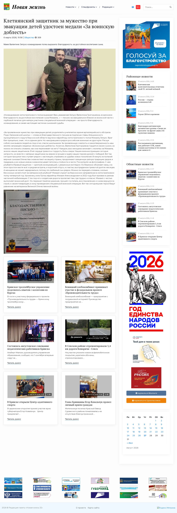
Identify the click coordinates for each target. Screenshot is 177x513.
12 (139, 428)
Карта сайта (93, 508)
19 (139, 432)
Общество (29, 37)
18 (134, 432)
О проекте (81, 508)
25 (134, 435)
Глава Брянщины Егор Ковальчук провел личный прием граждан (88, 403)
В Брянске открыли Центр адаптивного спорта (29, 403)
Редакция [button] (107, 7)
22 (156, 432)
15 (156, 428)
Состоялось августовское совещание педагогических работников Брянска (28, 347)
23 (162, 432)
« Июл (130, 443)
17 (128, 432)
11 (133, 428)
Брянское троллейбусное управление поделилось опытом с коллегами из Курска (28, 289)
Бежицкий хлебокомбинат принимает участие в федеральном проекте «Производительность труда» (86, 289)
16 (162, 428)
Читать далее (14, 306)
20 (145, 432)
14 (151, 428)
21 (151, 432)
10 (128, 428)
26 (139, 435)
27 (145, 435)
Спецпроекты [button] (88, 7)
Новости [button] (70, 7)
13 (145, 428)
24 (128, 435)
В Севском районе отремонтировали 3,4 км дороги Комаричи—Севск (88, 347)
